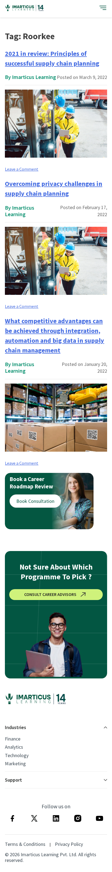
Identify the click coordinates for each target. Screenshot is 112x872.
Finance (12, 739)
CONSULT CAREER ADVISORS (50, 594)
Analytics (14, 747)
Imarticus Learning (34, 77)
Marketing (15, 764)
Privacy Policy (69, 844)
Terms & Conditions (25, 844)
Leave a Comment (21, 169)
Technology (17, 755)
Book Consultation (35, 501)
